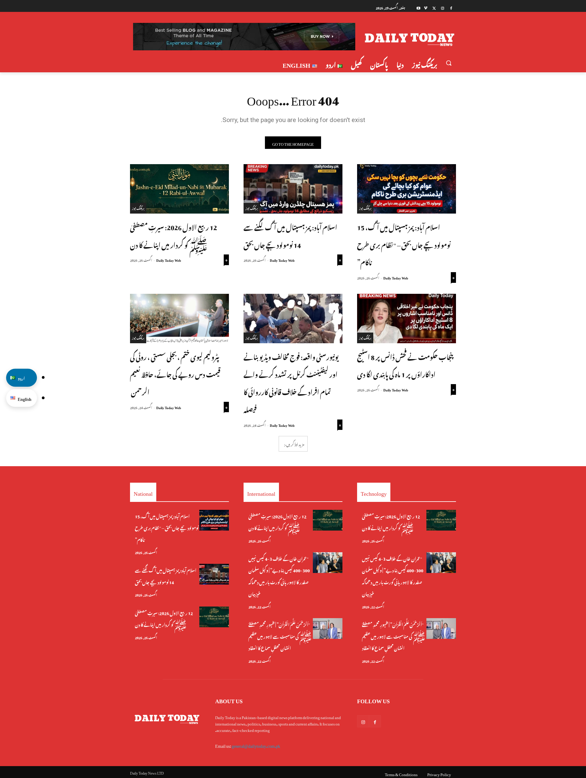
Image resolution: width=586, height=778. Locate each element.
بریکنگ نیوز (365, 208)
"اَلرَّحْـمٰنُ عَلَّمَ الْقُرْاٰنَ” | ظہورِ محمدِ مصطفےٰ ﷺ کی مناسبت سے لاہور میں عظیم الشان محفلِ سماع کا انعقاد (280, 635)
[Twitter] (434, 7)
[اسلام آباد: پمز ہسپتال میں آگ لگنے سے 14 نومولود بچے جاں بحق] (293, 189)
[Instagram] (442, 7)
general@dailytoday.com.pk (256, 745)
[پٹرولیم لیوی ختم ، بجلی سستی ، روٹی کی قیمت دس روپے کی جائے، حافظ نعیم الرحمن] (179, 318)
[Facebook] (450, 7)
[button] (448, 63)
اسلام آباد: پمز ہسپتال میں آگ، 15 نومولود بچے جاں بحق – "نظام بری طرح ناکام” (403, 244)
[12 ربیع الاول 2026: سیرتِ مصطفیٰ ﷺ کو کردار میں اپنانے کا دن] (179, 189)
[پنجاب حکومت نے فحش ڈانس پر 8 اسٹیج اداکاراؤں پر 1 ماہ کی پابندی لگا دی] (406, 318)
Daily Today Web (395, 277)
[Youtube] (418, 7)
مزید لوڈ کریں (295, 443)
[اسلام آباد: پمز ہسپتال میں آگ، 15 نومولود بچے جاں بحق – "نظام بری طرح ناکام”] (406, 189)
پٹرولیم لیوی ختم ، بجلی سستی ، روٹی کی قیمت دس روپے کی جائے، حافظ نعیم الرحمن (175, 373)
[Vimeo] (425, 7)
